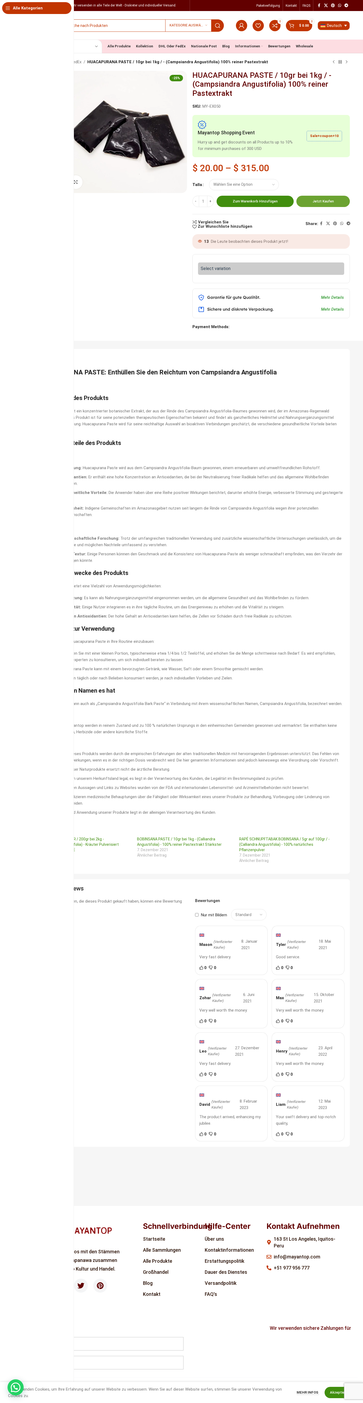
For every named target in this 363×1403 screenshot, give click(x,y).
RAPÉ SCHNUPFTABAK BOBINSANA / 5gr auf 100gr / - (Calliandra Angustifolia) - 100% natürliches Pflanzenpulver (284, 844)
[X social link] (325, 5)
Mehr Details (332, 297)
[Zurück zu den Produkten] (340, 62)
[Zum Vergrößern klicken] (75, 182)
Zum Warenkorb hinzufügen (255, 201)
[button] (16, 1387)
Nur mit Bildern (214, 915)
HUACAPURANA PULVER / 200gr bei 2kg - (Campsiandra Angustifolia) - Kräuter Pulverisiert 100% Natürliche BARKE (77, 844)
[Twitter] (81, 1286)
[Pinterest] (100, 1286)
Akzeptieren (340, 1392)
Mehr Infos (308, 1392)
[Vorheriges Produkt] (333, 62)
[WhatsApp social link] (339, 5)
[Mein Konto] (241, 25)
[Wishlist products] (258, 25)
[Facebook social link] (319, 5)
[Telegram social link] (346, 5)
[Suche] (217, 25)
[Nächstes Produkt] (346, 62)
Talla (197, 184)
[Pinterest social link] (332, 5)
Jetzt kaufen (323, 201)
